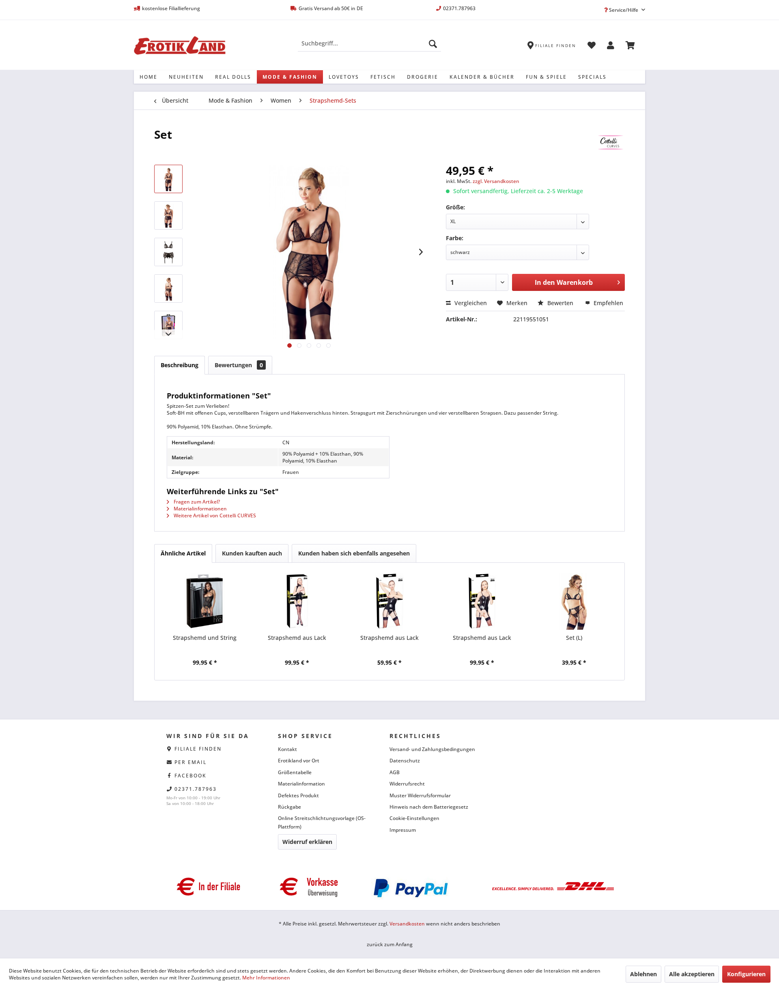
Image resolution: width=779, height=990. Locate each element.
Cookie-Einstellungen (414, 818)
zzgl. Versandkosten (496, 181)
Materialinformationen (199, 508)
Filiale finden (198, 748)
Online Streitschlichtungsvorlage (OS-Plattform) (322, 822)
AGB (395, 772)
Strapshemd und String (205, 637)
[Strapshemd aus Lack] (297, 601)
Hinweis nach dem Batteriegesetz (429, 806)
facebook (190, 775)
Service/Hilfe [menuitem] (623, 9)
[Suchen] (433, 43)
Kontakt (287, 749)
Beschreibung (179, 365)
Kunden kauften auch (252, 553)
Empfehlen (607, 303)
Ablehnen (643, 974)
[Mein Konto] (610, 47)
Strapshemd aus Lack (297, 637)
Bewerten (560, 303)
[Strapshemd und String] (205, 601)
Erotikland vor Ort (298, 760)
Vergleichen (470, 303)
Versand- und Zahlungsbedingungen (432, 749)
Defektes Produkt (298, 795)
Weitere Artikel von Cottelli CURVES (214, 515)
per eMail (190, 762)
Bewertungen (239, 365)
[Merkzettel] (591, 47)
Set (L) (574, 637)
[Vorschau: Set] (168, 179)
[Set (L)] (574, 601)
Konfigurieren (746, 974)
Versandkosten (407, 923)
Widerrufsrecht (407, 783)
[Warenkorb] (630, 47)
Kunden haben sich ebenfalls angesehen (354, 553)
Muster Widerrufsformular (420, 795)
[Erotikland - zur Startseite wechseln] (180, 45)
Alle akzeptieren (691, 974)
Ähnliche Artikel (183, 553)
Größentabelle (295, 772)
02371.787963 (195, 789)
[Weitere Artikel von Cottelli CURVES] (610, 142)
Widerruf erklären (307, 842)
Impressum (403, 829)
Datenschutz (405, 760)
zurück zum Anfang (390, 944)
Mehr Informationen (266, 977)
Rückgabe (289, 806)
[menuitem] (369, 43)
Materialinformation (301, 783)
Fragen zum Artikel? (196, 501)
